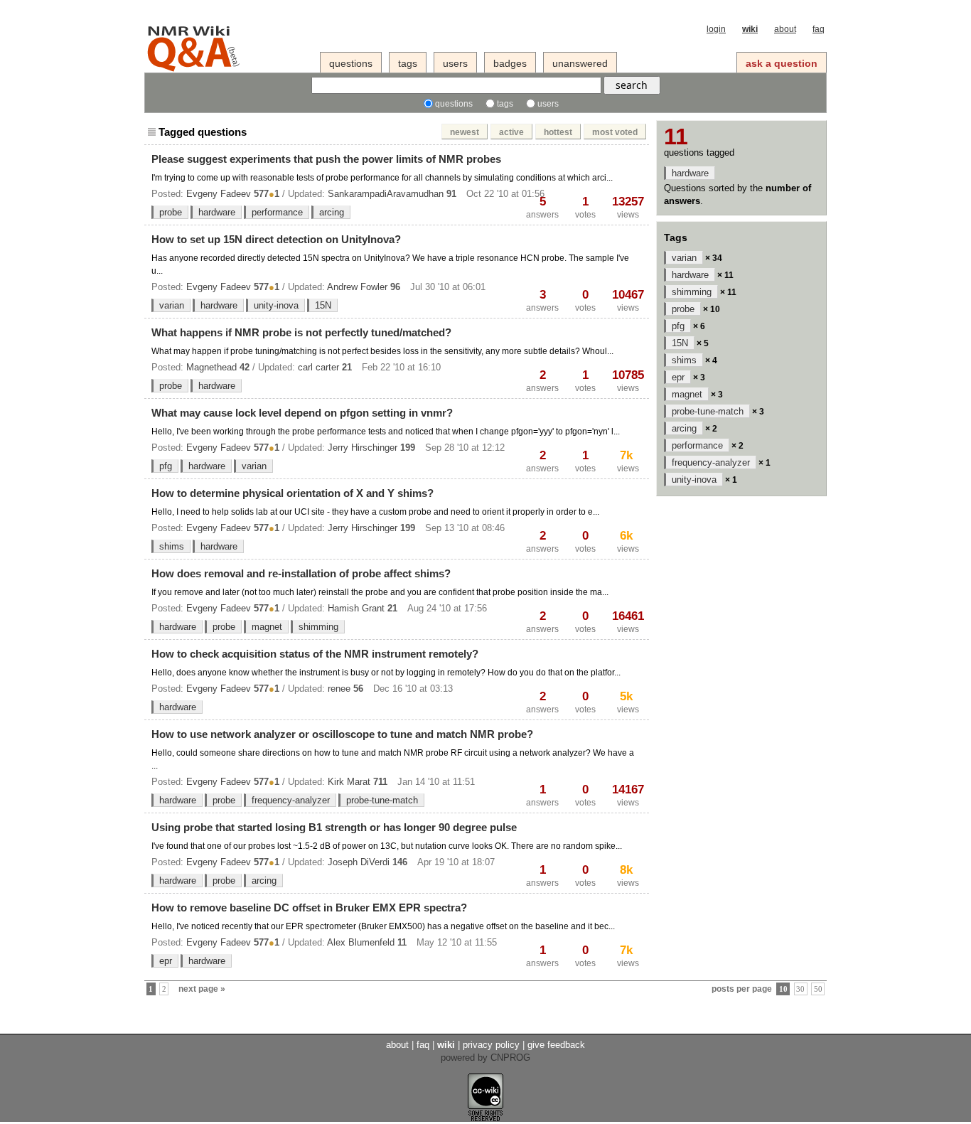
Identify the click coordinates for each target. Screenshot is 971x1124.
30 (800, 989)
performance (277, 212)
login (716, 29)
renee (339, 688)
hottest (558, 132)
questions (350, 63)
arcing (331, 212)
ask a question (781, 63)
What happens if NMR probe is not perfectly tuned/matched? (301, 332)
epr (165, 961)
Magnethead (211, 367)
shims (171, 546)
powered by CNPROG (485, 1057)
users (455, 63)
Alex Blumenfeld (361, 942)
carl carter (318, 367)
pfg (165, 466)
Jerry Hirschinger (362, 447)
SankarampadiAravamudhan (386, 193)
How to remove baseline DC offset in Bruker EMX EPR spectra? (309, 907)
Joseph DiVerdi (359, 862)
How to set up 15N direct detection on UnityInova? (276, 239)
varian (171, 305)
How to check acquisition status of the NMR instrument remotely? (314, 654)
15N (323, 305)
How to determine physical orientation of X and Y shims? (292, 493)
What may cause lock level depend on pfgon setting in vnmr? (302, 413)
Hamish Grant (356, 608)
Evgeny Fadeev (218, 193)
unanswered (580, 63)
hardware (216, 212)
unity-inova (276, 305)
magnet (267, 626)
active (511, 132)
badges (510, 63)
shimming (318, 626)
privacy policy (491, 1044)
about (785, 29)
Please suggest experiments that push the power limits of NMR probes (326, 159)
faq (818, 29)
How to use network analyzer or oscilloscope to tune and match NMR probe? (342, 734)
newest (464, 132)
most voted (615, 132)
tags (407, 63)
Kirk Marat (349, 781)
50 (818, 989)
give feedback (556, 1044)
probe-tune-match (382, 800)
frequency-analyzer (291, 800)
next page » (201, 989)
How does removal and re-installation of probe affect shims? (301, 573)
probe (170, 212)
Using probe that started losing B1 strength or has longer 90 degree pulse (334, 827)
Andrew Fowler (357, 287)
